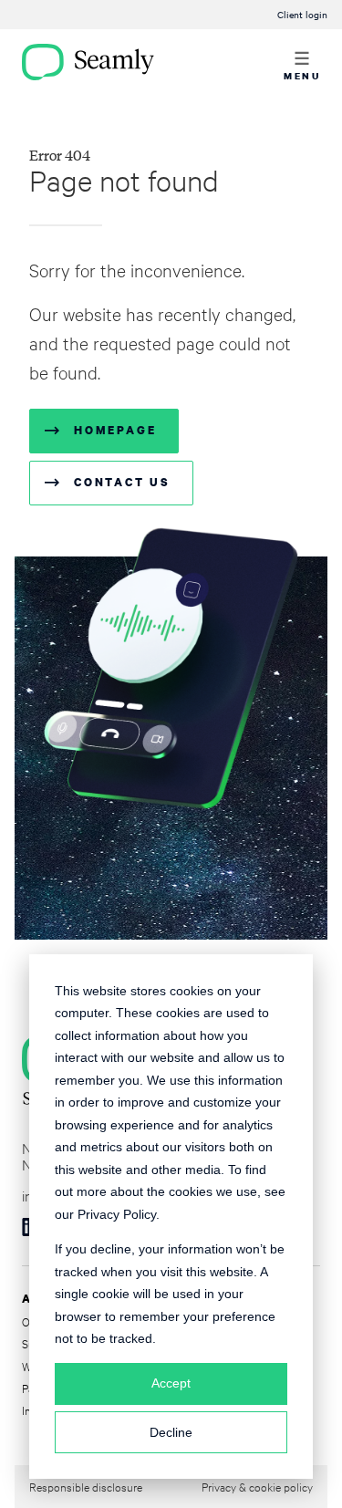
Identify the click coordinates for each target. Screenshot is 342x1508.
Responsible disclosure (85, 1486)
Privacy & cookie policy (257, 1486)
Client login (302, 14)
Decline (171, 1432)
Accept (171, 1383)
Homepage (115, 430)
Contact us (122, 482)
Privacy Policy (117, 1214)
